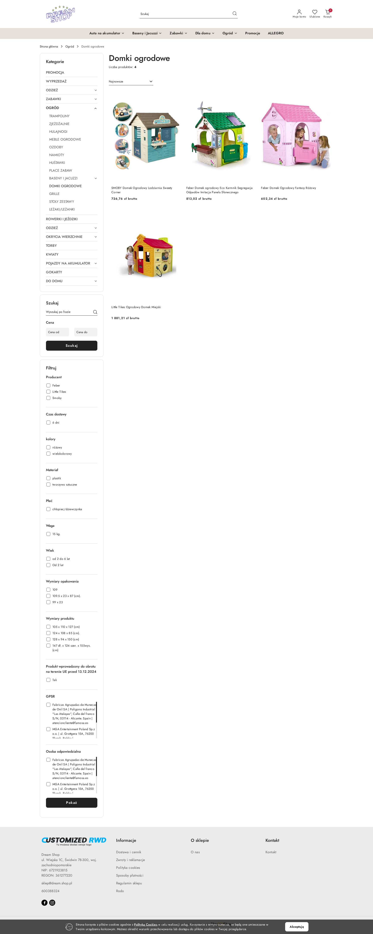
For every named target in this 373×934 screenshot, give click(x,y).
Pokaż (71, 802)
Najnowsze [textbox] (116, 81)
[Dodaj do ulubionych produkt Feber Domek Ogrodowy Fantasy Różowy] (325, 94)
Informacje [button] (126, 840)
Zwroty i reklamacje (130, 859)
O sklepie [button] (200, 840)
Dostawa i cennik (128, 852)
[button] (107, 33)
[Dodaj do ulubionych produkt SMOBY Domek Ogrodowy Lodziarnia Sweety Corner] (176, 94)
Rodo (120, 890)
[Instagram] (52, 903)
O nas (195, 852)
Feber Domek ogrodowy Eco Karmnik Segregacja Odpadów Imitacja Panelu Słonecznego (219, 190)
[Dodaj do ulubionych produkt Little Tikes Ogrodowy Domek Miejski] (176, 214)
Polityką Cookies (145, 924)
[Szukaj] (95, 312)
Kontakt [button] (272, 840)
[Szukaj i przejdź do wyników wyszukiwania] (235, 14)
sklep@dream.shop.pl (56, 883)
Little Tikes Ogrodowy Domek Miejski (136, 307)
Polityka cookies (128, 867)
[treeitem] (71, 72)
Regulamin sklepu (129, 883)
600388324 (50, 890)
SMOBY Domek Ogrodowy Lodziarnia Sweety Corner (141, 190)
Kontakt (271, 852)
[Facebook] (44, 903)
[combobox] (131, 81)
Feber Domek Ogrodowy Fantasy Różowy (288, 188)
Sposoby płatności (129, 875)
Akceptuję (297, 927)
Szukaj (72, 345)
